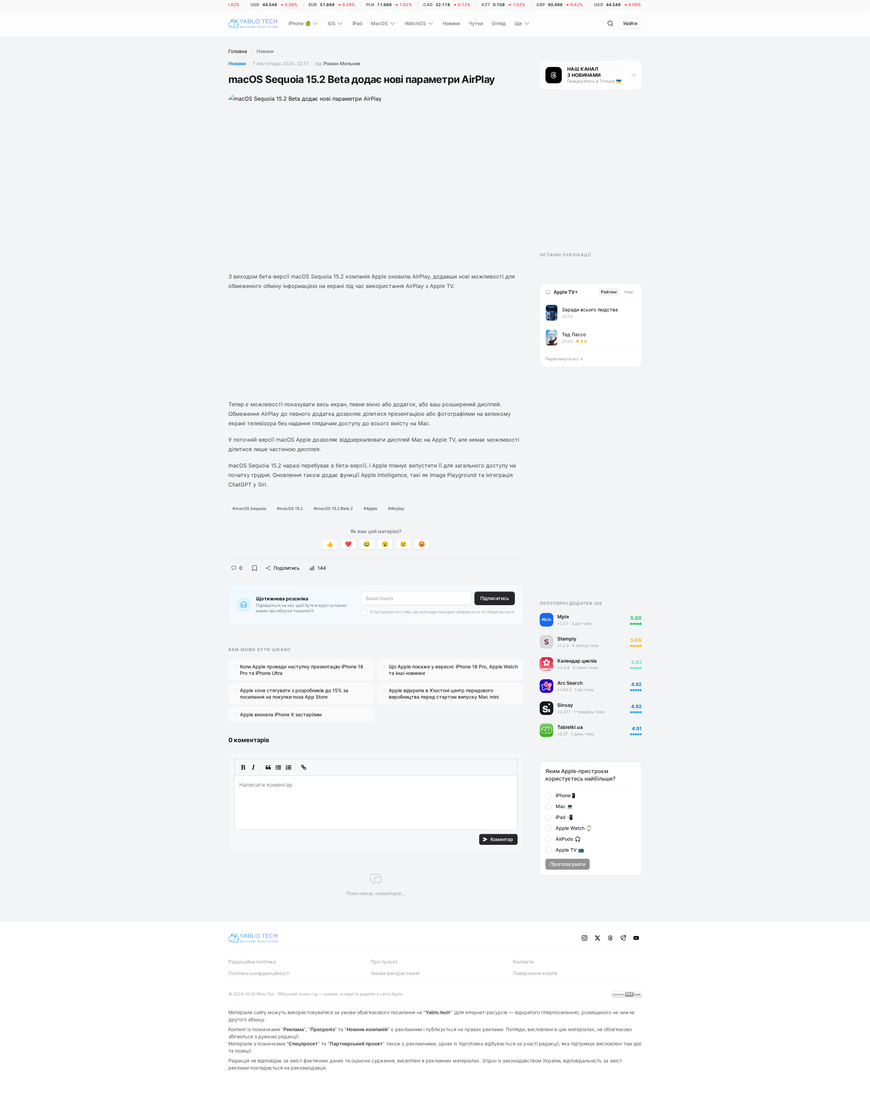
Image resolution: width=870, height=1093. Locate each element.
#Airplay (396, 508)
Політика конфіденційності (259, 973)
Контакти (523, 961)
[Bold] (243, 767)
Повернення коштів (535, 973)
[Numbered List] (288, 767)
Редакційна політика (252, 961)
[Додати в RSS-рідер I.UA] (627, 994)
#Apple (370, 508)
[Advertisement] (375, 345)
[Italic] (253, 767)
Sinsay (565, 705)
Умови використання (395, 973)
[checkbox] (364, 613)
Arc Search (570, 683)
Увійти (630, 23)
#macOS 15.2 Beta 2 (333, 508)
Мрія (563, 616)
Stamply (566, 639)
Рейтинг (609, 291)
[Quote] (268, 767)
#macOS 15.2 (290, 508)
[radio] (548, 795)
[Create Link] (303, 767)
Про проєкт (384, 961)
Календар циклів (577, 661)
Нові (628, 291)
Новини (237, 63)
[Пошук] (610, 23)
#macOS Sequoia (249, 508)
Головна (237, 51)
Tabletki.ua (570, 727)
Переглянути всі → (564, 358)
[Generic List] (278, 767)
